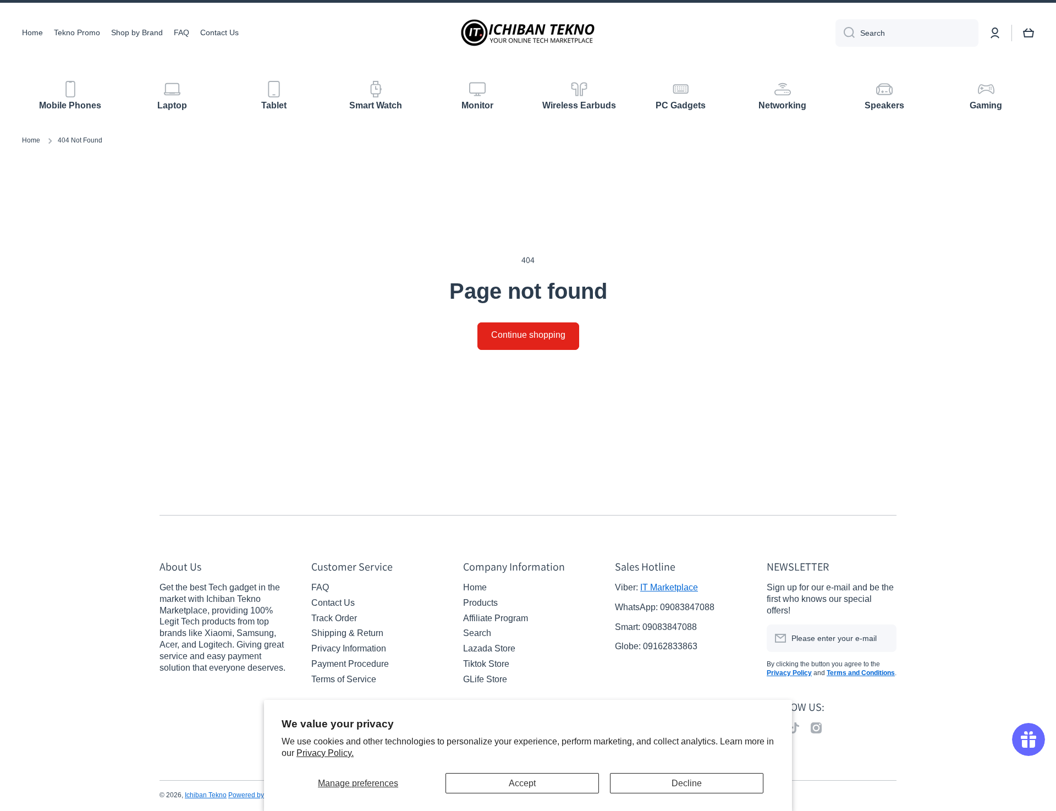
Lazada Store (489, 648)
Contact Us (333, 602)
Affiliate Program (495, 618)
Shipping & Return (347, 633)
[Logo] (528, 33)
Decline (687, 783)
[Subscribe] (883, 638)
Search (477, 633)
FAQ (320, 587)
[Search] (845, 33)
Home (31, 140)
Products (480, 602)
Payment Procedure (350, 663)
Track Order (334, 618)
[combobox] (906, 33)
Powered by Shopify (258, 795)
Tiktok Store (486, 663)
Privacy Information (348, 648)
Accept (522, 783)
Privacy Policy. (325, 753)
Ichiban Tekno (206, 795)
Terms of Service (343, 679)
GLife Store (485, 679)
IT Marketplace (669, 587)
